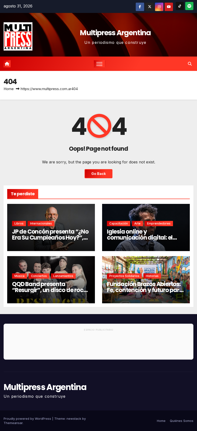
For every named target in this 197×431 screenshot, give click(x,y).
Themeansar (13, 423)
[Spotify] (189, 6)
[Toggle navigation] (99, 64)
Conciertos (39, 276)
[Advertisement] (98, 346)
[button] (190, 63)
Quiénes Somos (181, 421)
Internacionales (41, 223)
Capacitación (118, 223)
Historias (152, 276)
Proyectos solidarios (124, 276)
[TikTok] (180, 6)
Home (9, 88)
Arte (137, 223)
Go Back (98, 174)
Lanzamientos (63, 276)
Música (19, 276)
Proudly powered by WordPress (28, 418)
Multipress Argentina (115, 33)
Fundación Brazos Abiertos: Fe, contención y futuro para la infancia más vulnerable (145, 290)
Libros (19, 223)
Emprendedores (159, 223)
